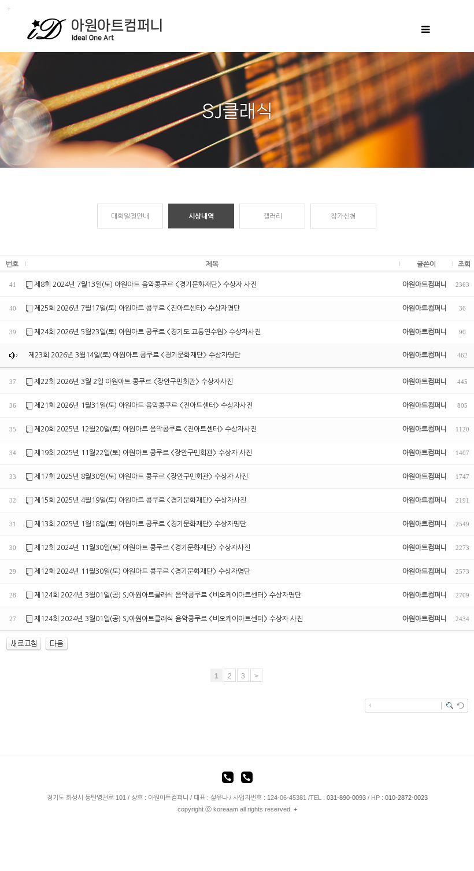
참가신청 (343, 216)
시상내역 (201, 216)
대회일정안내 (130, 216)
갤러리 (272, 216)
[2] (56, 644)
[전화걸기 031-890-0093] (227, 779)
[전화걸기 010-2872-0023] (246, 779)
